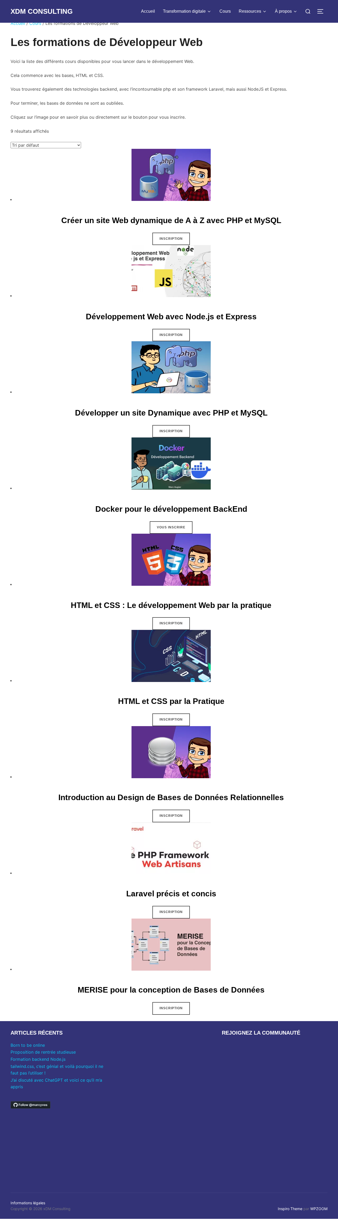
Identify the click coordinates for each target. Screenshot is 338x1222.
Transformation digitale (184, 11)
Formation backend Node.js (38, 1059)
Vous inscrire (171, 527)
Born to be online (28, 1045)
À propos (283, 11)
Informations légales (28, 1203)
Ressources (250, 11)
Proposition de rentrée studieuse (43, 1052)
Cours (225, 11)
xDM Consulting (42, 11)
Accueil (148, 11)
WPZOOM (318, 1208)
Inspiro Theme (290, 1208)
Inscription (171, 239)
